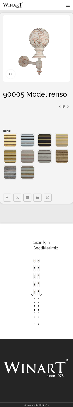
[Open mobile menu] (68, 5)
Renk (6, 130)
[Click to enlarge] (10, 74)
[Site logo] (13, 5)
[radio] (10, 140)
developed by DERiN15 (36, 405)
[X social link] (17, 198)
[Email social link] (27, 198)
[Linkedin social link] (37, 198)
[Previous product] (60, 107)
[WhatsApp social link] (48, 198)
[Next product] (68, 107)
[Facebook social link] (7, 198)
